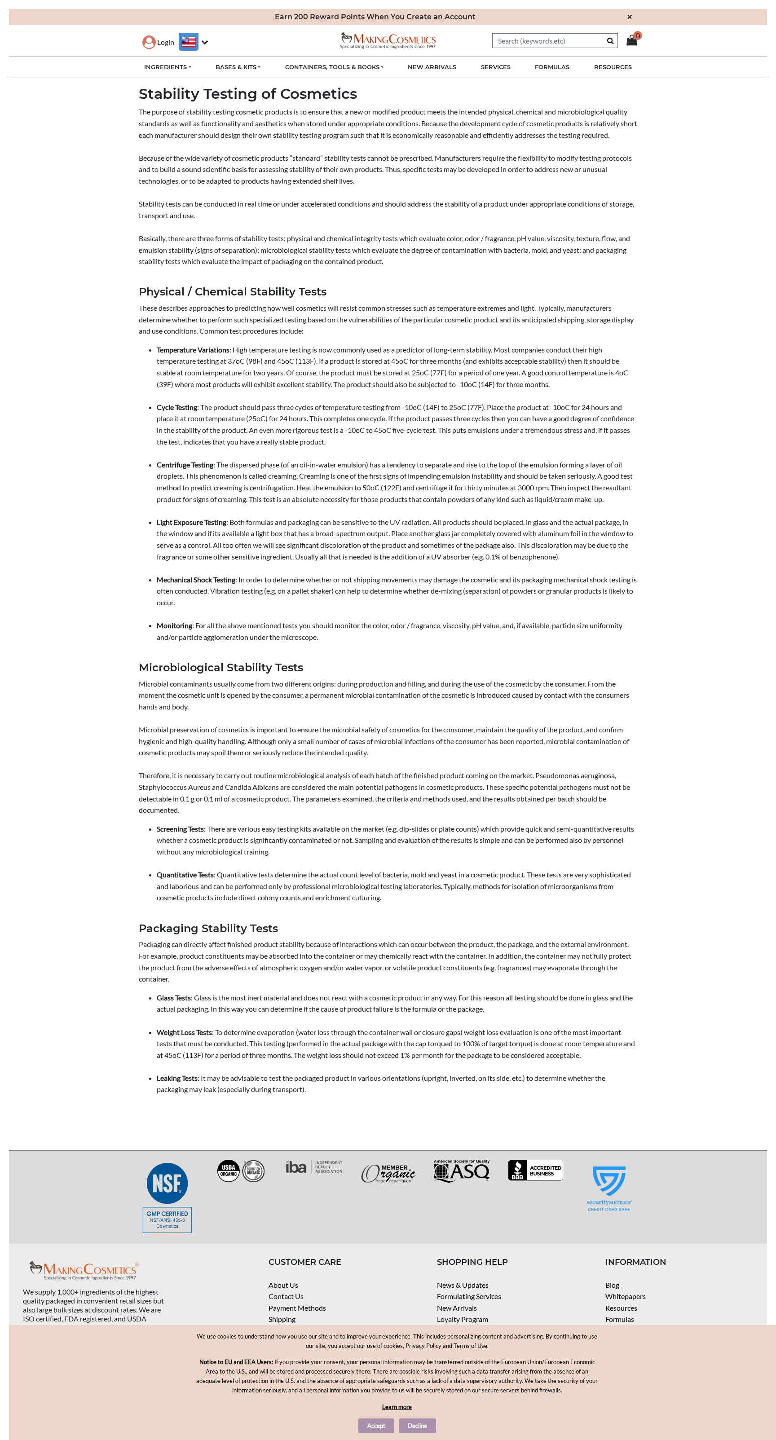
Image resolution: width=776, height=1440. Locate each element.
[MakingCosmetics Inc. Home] (388, 39)
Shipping (282, 1319)
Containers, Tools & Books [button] (332, 66)
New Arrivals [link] (432, 66)
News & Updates (463, 1285)
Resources (621, 1307)
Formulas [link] (552, 66)
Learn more (397, 1406)
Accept (376, 1425)
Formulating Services (469, 1296)
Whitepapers (625, 1296)
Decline (417, 1425)
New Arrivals (457, 1307)
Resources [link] (613, 66)
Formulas (619, 1319)
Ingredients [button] (165, 66)
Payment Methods (297, 1307)
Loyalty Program (462, 1319)
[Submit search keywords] (610, 40)
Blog (612, 1285)
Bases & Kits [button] (236, 66)
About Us (283, 1285)
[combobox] (555, 40)
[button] (158, 42)
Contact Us (286, 1296)
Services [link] (496, 66)
